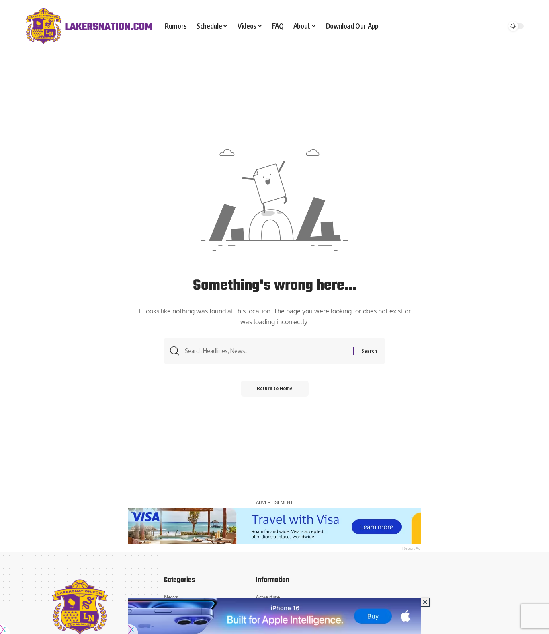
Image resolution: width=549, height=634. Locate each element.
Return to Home (275, 388)
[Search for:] (266, 351)
